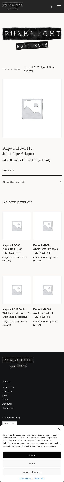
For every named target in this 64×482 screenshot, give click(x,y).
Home (6, 69)
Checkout (7, 391)
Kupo (17, 69)
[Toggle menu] (59, 6)
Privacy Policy (25, 478)
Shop (5, 399)
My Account (8, 387)
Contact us (8, 407)
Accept (32, 455)
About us (7, 403)
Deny (32, 463)
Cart (4, 395)
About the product (13, 182)
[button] (59, 429)
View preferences (32, 472)
